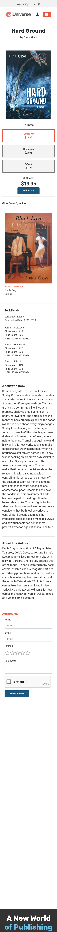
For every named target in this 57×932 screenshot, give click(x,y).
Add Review (10, 613)
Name (8, 619)
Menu (47, 14)
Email (8, 632)
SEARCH (21, 4)
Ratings (9, 645)
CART (34, 4)
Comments (10, 661)
